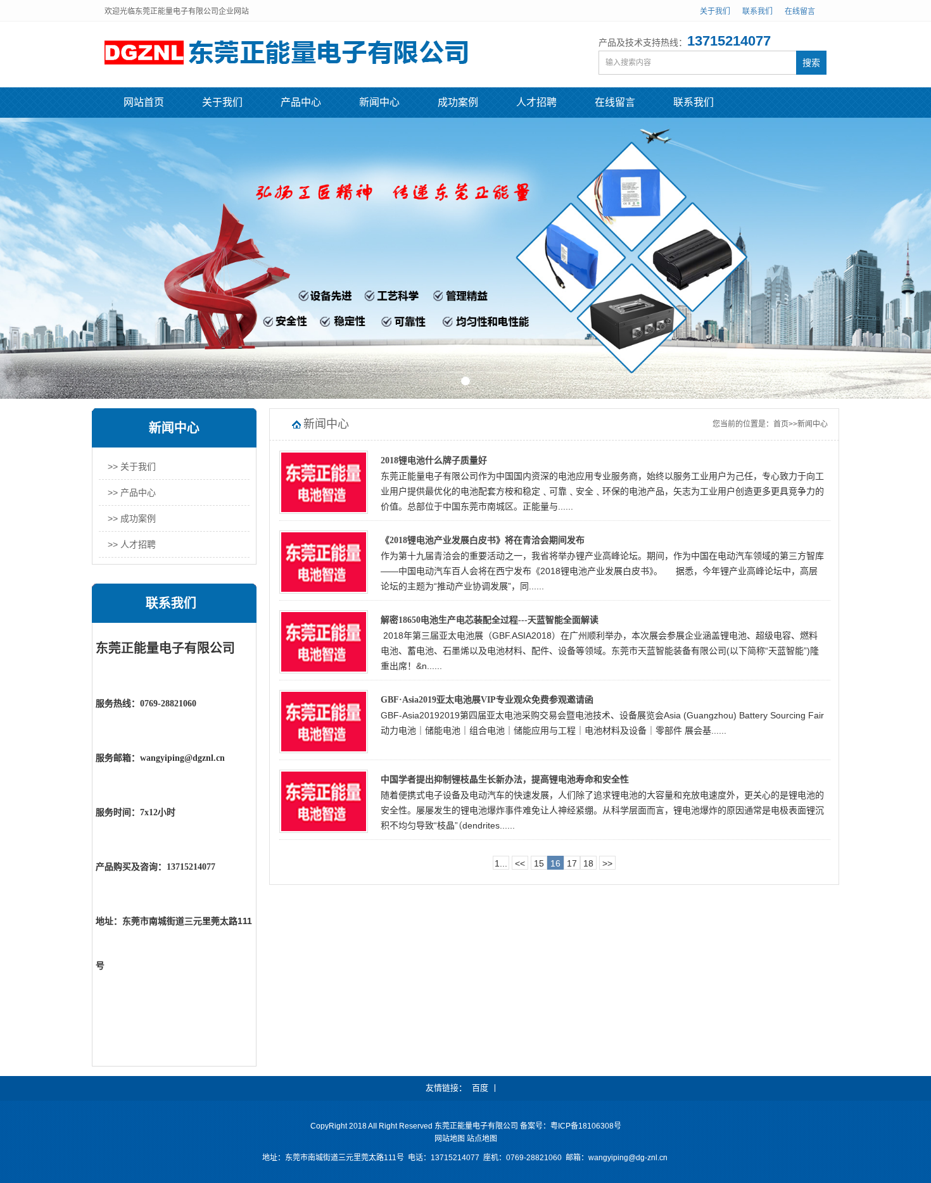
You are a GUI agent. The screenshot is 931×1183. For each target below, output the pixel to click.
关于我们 (715, 11)
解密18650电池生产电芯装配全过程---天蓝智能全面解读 (489, 620)
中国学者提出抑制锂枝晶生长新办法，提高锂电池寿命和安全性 (505, 779)
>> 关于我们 (132, 466)
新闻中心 (379, 102)
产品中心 (301, 102)
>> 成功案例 (132, 518)
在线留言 (800, 11)
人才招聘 (536, 102)
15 (539, 863)
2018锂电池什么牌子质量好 (434, 460)
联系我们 (757, 11)
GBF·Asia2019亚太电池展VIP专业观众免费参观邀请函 (487, 699)
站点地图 (482, 1138)
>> (607, 863)
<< (520, 863)
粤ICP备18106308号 (585, 1126)
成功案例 (458, 102)
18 (588, 863)
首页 (780, 424)
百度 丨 (485, 1087)
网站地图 (449, 1138)
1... (501, 863)
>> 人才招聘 (132, 544)
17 (572, 863)
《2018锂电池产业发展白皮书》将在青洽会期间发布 (483, 540)
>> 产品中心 (132, 492)
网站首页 (144, 102)
